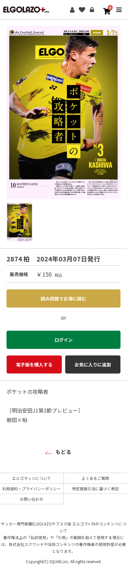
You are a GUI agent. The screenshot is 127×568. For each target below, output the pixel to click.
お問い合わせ (31, 499)
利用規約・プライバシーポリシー (31, 488)
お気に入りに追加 (93, 364)
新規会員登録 (72, 10)
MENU (119, 14)
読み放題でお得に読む (63, 298)
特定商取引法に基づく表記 (95, 488)
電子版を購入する (34, 364)
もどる (63, 451)
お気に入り (82, 10)
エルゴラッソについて (31, 478)
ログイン (92, 10)
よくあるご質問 (95, 478)
